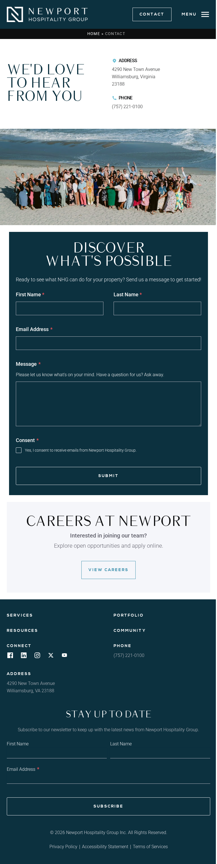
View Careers (108, 570)
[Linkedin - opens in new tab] (23, 657)
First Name (30, 294)
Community (130, 630)
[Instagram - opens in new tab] (37, 657)
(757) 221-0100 (127, 106)
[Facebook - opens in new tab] (10, 657)
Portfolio (129, 615)
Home (93, 33)
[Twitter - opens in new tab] (50, 657)
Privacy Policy (63, 846)
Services (20, 615)
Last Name (128, 294)
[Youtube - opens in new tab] (64, 657)
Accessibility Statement (105, 846)
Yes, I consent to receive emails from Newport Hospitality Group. (80, 450)
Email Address (34, 329)
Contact (152, 14)
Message (28, 364)
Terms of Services (150, 846)
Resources (22, 630)
